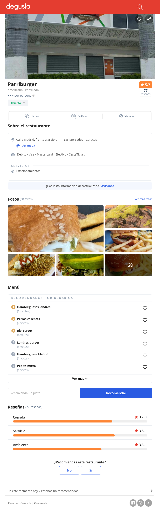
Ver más (78, 378)
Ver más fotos (143, 199)
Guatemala (40, 503)
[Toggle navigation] (149, 7)
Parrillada (32, 90)
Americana (15, 90)
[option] (80, 51)
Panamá (13, 503)
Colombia (25, 503)
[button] (32, 116)
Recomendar (116, 393)
